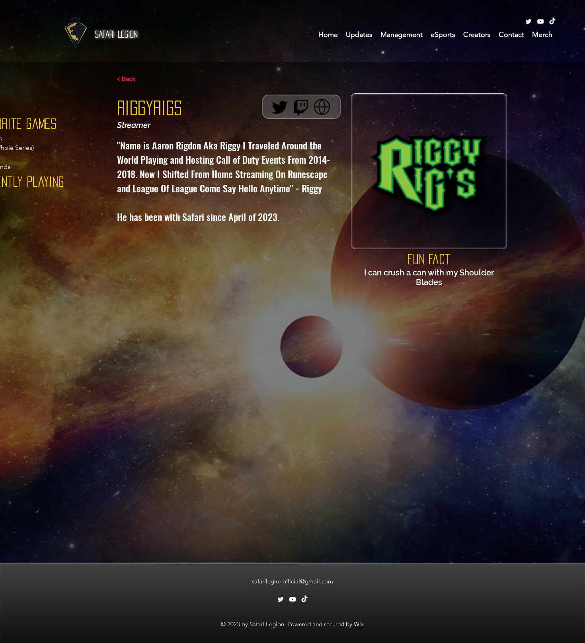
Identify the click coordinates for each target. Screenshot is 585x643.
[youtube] (540, 21)
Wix (359, 624)
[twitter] (528, 21)
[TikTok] (552, 21)
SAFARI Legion (116, 34)
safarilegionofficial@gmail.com (292, 581)
